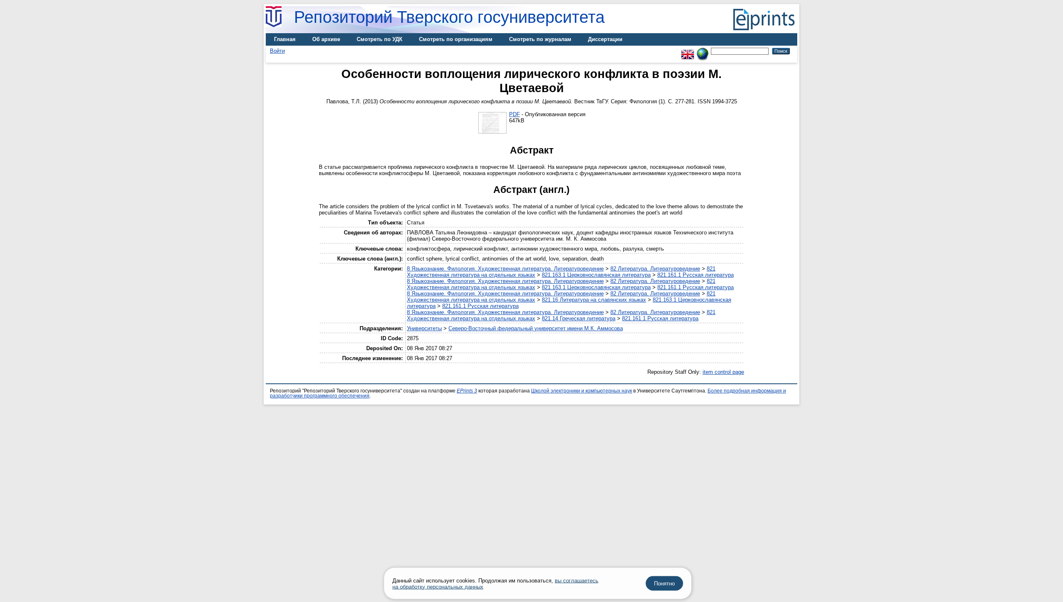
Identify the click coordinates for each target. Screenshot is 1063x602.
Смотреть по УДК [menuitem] (379, 39)
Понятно (664, 583)
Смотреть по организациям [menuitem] (455, 39)
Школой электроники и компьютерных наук (581, 390)
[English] (687, 51)
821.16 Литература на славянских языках (594, 300)
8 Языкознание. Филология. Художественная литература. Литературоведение (505, 269)
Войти (277, 51)
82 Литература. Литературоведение (655, 269)
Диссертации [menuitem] (605, 39)
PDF (514, 114)
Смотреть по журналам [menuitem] (540, 39)
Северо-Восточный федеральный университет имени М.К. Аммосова (535, 328)
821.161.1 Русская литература (695, 275)
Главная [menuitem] (285, 39)
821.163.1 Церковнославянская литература (596, 275)
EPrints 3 (467, 390)
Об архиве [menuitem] (326, 39)
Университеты (424, 328)
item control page (723, 372)
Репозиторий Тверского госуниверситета (449, 17)
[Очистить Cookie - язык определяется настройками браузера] (702, 51)
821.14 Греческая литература (578, 318)
